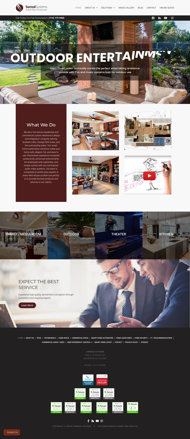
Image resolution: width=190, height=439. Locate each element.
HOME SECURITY (141, 338)
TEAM (39, 338)
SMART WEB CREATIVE (127, 426)
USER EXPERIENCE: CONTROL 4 (79, 342)
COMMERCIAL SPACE (80, 338)
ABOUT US (30, 338)
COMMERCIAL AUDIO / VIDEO (53, 342)
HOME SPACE (64, 338)
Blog (140, 8)
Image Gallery (126, 8)
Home (78, 8)
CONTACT (151, 8)
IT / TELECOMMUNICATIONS (161, 338)
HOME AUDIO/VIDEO (124, 338)
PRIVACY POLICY (131, 342)
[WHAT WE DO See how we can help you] (148, 175)
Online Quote (167, 8)
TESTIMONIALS (50, 338)
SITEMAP (144, 342)
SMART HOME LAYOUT (103, 342)
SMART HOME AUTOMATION (102, 338)
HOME (20, 338)
